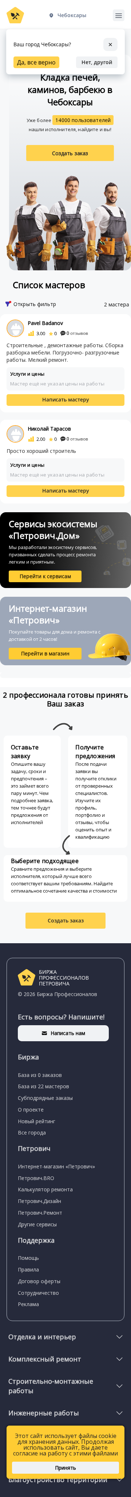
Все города (32, 1132)
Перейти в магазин (45, 653)
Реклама (28, 1304)
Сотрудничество (38, 1292)
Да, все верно (36, 62)
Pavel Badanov (45, 323)
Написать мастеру (65, 399)
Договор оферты (39, 1281)
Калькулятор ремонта (45, 1189)
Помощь (28, 1257)
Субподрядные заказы (45, 1097)
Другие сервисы (37, 1224)
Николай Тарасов (49, 428)
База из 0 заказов (40, 1074)
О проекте (31, 1109)
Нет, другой (97, 62)
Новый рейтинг (36, 1121)
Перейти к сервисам (45, 576)
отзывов (77, 333)
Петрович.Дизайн (39, 1201)
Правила (28, 1269)
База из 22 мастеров (43, 1086)
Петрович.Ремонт (40, 1212)
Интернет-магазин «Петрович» (56, 1166)
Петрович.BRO (36, 1178)
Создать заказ (70, 153)
